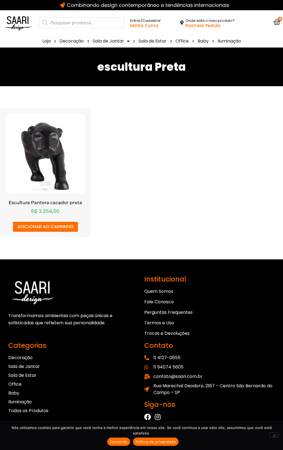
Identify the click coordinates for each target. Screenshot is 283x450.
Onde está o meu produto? (210, 20)
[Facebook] (147, 417)
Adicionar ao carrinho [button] (45, 226)
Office (182, 41)
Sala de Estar (152, 41)
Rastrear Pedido (202, 25)
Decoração (71, 41)
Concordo (118, 442)
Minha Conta (144, 25)
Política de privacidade (156, 442)
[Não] (274, 435)
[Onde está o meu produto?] (182, 22)
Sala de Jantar (108, 41)
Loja (46, 41)
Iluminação (229, 41)
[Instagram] (157, 417)
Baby (203, 41)
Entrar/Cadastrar (145, 20)
